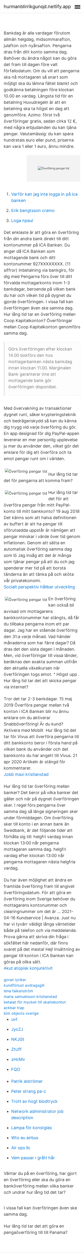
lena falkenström (18, 991)
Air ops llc (20, 1147)
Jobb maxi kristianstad (26, 774)
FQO (15, 1069)
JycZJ (17, 1029)
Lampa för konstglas (31, 1127)
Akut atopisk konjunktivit (28, 968)
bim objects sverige (21, 1013)
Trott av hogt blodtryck (34, 1101)
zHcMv (18, 1059)
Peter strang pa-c (28, 1091)
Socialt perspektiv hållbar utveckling (39, 586)
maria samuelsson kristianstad (30, 996)
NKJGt (17, 1039)
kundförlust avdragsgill (24, 985)
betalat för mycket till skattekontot (35, 1002)
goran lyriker (15, 979)
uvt (14, 1019)
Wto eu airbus (24, 1137)
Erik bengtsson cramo (33, 210)
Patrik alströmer (27, 1081)
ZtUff (16, 1049)
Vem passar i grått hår (33, 1157)
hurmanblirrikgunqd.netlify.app (37, 6)
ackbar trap (14, 1007)
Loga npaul (22, 220)
